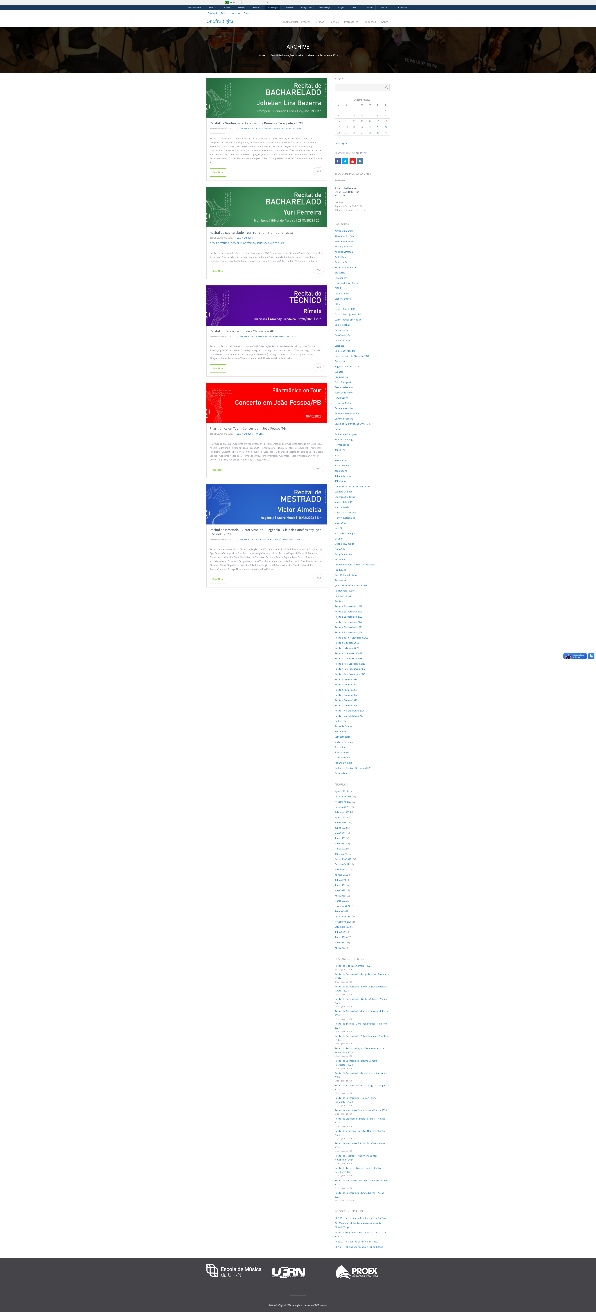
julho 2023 (340, 822)
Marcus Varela (342, 507)
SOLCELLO (385, 8)
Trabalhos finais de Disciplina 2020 (353, 768)
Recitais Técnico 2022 (346, 694)
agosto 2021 (341, 874)
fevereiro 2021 (342, 906)
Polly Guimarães (343, 554)
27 (362, 132)
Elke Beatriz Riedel (345, 350)
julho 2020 (340, 932)
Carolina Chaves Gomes (347, 283)
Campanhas (341, 277)
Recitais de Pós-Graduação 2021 (351, 637)
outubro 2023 (342, 806)
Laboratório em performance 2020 (353, 486)
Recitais (334, 22)
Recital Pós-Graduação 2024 (349, 715)
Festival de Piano (344, 392)
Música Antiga (324, 8)
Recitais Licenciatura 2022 (348, 653)
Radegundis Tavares (345, 590)
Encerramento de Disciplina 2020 (352, 356)
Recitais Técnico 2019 (346, 679)
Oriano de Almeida (344, 543)
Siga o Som (340, 747)
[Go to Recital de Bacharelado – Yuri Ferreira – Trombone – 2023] (266, 207)
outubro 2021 (342, 864)
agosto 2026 (341, 791)
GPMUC (355, 8)
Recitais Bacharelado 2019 (348, 606)
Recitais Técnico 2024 (346, 705)
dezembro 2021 (343, 859)
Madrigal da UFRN (344, 502)
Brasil (233, 2)
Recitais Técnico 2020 (346, 684)
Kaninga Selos (306, 8)
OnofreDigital (220, 21)
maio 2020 (340, 942)
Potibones (340, 559)
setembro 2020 (343, 926)
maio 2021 (340, 890)
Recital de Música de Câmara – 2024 (353, 965)
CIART (338, 288)
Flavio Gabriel (342, 397)
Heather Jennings (344, 439)
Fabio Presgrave (343, 382)
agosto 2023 (341, 817)
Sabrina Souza (342, 731)
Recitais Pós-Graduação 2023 (285, 539)
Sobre (384, 22)
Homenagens (342, 444)
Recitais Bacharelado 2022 (348, 621)
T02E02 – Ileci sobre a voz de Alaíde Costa (356, 1241)
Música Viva (340, 522)
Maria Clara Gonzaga (346, 512)
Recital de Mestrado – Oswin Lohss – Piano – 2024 (361, 1110)
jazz (337, 455)
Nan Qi (338, 528)
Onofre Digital (272, 8)
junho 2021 (341, 885)
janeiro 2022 (341, 853)
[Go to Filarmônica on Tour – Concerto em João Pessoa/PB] (266, 403)
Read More (218, 172)
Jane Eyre (340, 449)
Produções (369, 22)
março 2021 (341, 900)
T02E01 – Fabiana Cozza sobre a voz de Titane (359, 1246)
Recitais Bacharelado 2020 (348, 611)
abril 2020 (340, 947)
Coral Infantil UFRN (345, 309)
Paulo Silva (340, 549)
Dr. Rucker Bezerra (344, 330)
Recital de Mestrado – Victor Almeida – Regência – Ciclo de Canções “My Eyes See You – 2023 (265, 532)
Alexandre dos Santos (346, 236)
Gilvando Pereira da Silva (223, 243)
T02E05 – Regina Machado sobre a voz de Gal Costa (361, 1217)
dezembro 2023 (343, 796)
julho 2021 (340, 879)
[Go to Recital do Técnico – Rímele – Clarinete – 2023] (266, 305)
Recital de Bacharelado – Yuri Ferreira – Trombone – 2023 (251, 232)
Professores (351, 22)
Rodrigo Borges (343, 721)
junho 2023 (341, 827)
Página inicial (290, 22)
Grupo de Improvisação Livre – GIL (352, 423)
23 (385, 126)
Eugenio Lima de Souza (347, 366)
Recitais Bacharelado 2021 (348, 616)
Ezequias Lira (341, 376)
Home (261, 55)
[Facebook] (338, 161)
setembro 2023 (343, 812)
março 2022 (341, 848)
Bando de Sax (341, 262)
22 (378, 126)
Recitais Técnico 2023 (285, 336)
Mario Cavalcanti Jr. (345, 517)
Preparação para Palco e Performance (355, 564)
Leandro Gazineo (343, 491)
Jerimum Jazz (342, 460)
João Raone (341, 470)
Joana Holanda (343, 465)
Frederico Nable (343, 402)
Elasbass (339, 345)
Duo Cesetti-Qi (342, 335)
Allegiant (297, 1305)
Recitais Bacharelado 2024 (348, 632)
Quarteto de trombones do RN (351, 585)
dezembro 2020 (343, 916)
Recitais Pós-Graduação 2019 (350, 663)
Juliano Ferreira (343, 475)
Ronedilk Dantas (343, 726)
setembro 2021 (343, 869)
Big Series (340, 272)
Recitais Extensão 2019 (347, 642)
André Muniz (262, 539)
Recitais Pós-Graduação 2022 (350, 668)
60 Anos (227, 8)
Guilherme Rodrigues (346, 434)
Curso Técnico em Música (348, 319)
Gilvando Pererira (246, 243)
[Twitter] (345, 161)
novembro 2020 (343, 921)
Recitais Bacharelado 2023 (287, 128)
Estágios (341, 8)
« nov (337, 143)
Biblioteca (241, 8)
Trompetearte (342, 773)
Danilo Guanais (342, 324)
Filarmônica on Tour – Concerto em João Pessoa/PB (248, 428)
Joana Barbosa (245, 128)
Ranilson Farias (264, 128)
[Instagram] (360, 161)
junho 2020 (341, 937)
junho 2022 (341, 838)
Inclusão (256, 8)
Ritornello (289, 8)
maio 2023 (340, 833)
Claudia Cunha (342, 293)
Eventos (305, 22)
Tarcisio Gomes (343, 757)
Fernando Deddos (344, 387)
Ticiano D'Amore (343, 762)
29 (378, 132)
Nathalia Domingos (345, 533)
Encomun (340, 361)
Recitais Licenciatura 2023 (348, 658)
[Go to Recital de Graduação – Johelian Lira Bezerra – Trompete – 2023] (266, 98)
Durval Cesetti (342, 340)
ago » (344, 143)
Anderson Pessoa (344, 251)
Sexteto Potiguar (344, 741)
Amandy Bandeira (265, 336)
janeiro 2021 (341, 911)
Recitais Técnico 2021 (346, 689)
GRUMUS (370, 8)
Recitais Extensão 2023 (347, 648)
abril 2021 (340, 895)
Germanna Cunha (344, 408)
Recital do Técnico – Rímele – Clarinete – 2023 (243, 331)
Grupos (320, 22)
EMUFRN (212, 8)
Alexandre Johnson (345, 241)
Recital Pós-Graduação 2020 (349, 710)
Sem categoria (342, 736)
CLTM (337, 303)
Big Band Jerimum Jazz (347, 267)
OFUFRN (260, 433)
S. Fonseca (402, 8)
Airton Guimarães (344, 230)
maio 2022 (340, 843)
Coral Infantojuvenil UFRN (349, 314)
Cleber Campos (343, 298)
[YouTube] (353, 161)
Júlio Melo (340, 481)
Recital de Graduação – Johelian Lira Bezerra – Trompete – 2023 (256, 123)
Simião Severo (342, 752)
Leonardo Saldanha (345, 496)
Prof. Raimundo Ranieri (347, 575)
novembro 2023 (343, 801)
